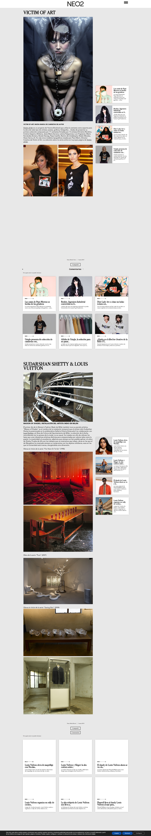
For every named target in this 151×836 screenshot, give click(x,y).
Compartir (75, 264)
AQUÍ (93, 834)
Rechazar (127, 833)
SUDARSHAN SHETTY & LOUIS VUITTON (55, 366)
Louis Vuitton (28, 433)
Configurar (139, 833)
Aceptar (116, 833)
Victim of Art (28, 128)
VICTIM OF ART (39, 12)
